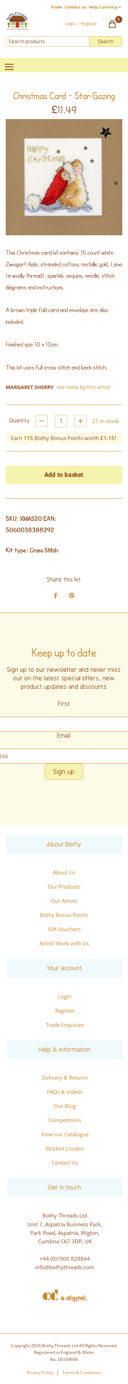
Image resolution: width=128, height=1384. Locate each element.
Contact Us (65, 1162)
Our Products (64, 886)
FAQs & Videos (65, 1091)
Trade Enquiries (65, 1024)
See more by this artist (83, 387)
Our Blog (65, 1105)
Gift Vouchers (64, 929)
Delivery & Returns (65, 1077)
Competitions (64, 1120)
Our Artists (64, 900)
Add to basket (64, 474)
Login (64, 996)
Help (93, 7)
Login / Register (81, 23)
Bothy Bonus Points (64, 914)
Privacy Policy (40, 1372)
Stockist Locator (65, 1148)
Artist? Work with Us (64, 943)
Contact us (75, 7)
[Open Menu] (9, 67)
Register (65, 1010)
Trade (56, 7)
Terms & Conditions (81, 1372)
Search (105, 41)
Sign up (64, 771)
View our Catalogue (65, 1134)
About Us (64, 872)
